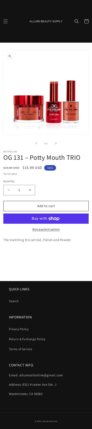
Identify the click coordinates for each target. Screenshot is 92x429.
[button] (5, 21)
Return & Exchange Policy (27, 339)
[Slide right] (56, 143)
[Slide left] (36, 143)
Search (14, 301)
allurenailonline (49, 421)
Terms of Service (20, 349)
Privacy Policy (18, 329)
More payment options (46, 229)
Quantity (9, 181)
